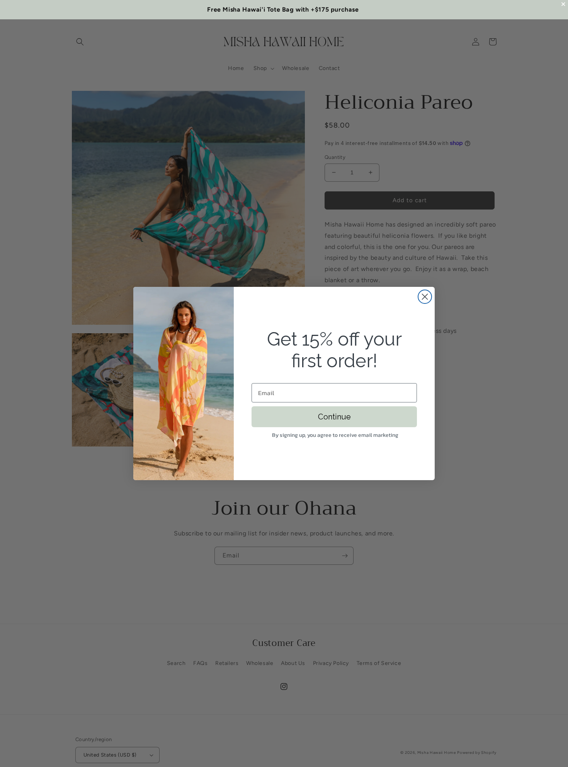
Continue (334, 416)
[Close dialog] (425, 296)
